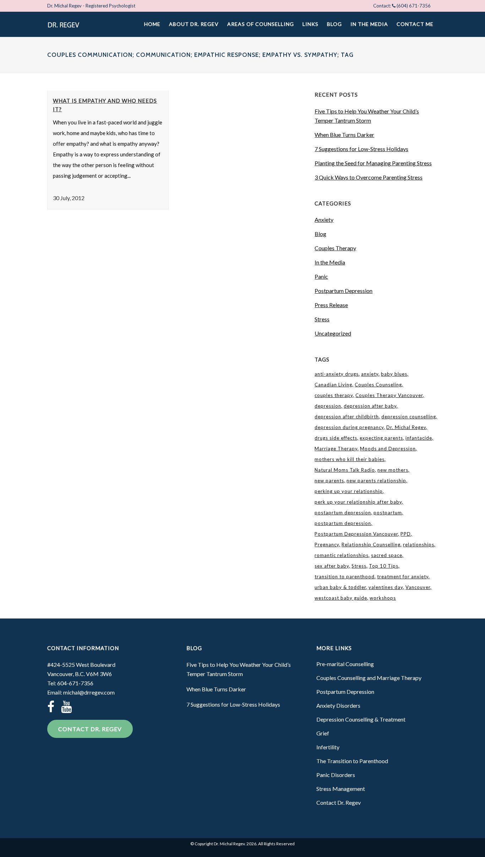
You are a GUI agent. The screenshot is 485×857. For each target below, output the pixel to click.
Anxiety (324, 219)
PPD (405, 534)
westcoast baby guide (341, 598)
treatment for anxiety (403, 576)
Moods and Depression (388, 448)
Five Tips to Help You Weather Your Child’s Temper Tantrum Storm (238, 669)
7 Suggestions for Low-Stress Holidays (361, 148)
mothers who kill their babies (350, 459)
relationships (418, 544)
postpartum (388, 512)
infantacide (418, 438)
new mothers (392, 470)
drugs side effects (336, 438)
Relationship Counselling (371, 544)
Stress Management (340, 788)
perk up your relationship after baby (358, 502)
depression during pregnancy (349, 427)
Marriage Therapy (336, 448)
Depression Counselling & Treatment (360, 719)
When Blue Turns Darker (344, 134)
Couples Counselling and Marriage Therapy (368, 677)
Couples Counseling (378, 384)
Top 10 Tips (383, 566)
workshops (383, 598)
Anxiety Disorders (338, 705)
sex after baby (332, 566)
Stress (322, 319)
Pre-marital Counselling (345, 663)
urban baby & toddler (340, 587)
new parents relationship (376, 480)
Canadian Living (333, 384)
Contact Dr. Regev (90, 728)
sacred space (386, 555)
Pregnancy (327, 544)
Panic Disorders (335, 774)
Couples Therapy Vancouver (389, 395)
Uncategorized (333, 333)
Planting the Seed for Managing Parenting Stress (373, 163)
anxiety (369, 374)
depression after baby (370, 406)
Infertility (327, 747)
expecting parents (381, 438)
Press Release (331, 304)
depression (328, 406)
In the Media (330, 262)
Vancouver (417, 587)
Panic (321, 276)
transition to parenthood (345, 576)
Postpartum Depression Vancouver (356, 534)
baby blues (394, 374)
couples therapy (334, 395)
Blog (320, 233)
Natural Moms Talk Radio (345, 470)
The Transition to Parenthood (352, 760)
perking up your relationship (349, 491)
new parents (329, 480)
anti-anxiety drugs (337, 374)
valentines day (386, 587)
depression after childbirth (347, 416)
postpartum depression (343, 523)
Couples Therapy (335, 248)
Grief (322, 733)
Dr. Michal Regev (406, 427)
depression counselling (408, 416)
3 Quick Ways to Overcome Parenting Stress (369, 177)
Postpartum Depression (343, 290)
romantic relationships (342, 555)
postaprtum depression (343, 512)
